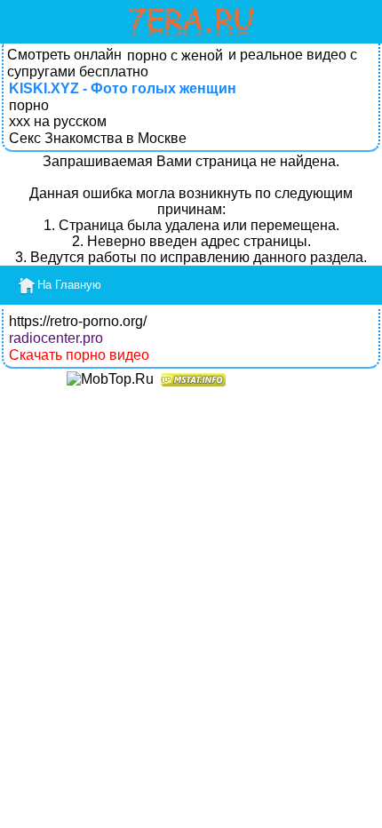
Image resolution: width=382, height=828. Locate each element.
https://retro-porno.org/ (78, 321)
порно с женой (175, 55)
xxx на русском (58, 121)
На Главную (69, 284)
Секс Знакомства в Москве (98, 138)
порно (29, 105)
